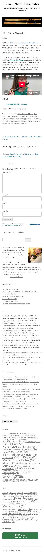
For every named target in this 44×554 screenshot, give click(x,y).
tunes (26, 518)
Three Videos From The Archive (11, 301)
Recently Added (26, 468)
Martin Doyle (25, 457)
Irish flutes (8, 252)
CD (22, 435)
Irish (5, 452)
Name (5, 195)
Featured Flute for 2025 (9, 299)
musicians (6, 512)
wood (16, 520)
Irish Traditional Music (14, 116)
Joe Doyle (5, 504)
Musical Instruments (28, 463)
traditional (10, 517)
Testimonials (11, 472)
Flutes (30, 447)
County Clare (11, 439)
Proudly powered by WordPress (11, 550)
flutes (32, 498)
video (31, 518)
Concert (22, 494)
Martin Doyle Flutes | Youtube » (17, 104)
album (20, 493)
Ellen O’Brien (6, 121)
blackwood (28, 493)
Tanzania (6, 515)
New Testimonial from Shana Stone (19, 391)
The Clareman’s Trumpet (19, 409)
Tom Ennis (10, 123)
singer (28, 514)
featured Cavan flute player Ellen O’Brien (24, 43)
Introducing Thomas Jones (10, 289)
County (38, 119)
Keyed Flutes (25, 116)
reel (30, 121)
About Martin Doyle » (16, 277)
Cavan (29, 119)
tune (21, 518)
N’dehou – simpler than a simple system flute (16, 304)
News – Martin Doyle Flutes (22, 4)
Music (8, 463)
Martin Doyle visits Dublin (32, 136)
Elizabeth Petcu (8, 499)
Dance (31, 114)
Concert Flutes (9, 437)
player (27, 121)
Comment (6, 173)
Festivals (31, 441)
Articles (6, 435)
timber (26, 516)
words (35, 520)
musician (36, 510)
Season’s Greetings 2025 (9, 294)
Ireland (30, 449)
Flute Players (13, 446)
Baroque (15, 436)
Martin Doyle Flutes (18, 460)
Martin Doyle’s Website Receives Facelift (20, 396)
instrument (7, 502)
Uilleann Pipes (25, 473)
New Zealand (23, 512)
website (7, 520)
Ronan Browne (7, 470)
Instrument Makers (13, 449)
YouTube (8, 521)
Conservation (30, 437)
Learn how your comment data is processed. (21, 224)
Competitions (30, 435)
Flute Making (12, 444)
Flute (16, 121)
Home (4, 232)
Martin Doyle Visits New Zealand (18, 379)
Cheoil (34, 119)
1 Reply (4, 38)
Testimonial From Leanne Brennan (12, 296)
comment (12, 494)
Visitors (26, 477)
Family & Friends (14, 441)
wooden (26, 519)
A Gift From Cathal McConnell (17, 401)
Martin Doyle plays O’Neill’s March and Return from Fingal (19, 291)
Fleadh (13, 121)
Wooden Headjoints (10, 482)
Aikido (31, 434)
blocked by (23, 536)
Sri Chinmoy (26, 470)
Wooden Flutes (27, 479)
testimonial (16, 515)
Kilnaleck (21, 121)
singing (35, 514)
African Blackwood (23, 114)
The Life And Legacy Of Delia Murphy (23, 406)
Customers (23, 439)
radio (4, 514)
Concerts (20, 437)
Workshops (22, 482)
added (5, 493)
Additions (6, 434)
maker (21, 503)
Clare (5, 494)
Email (4, 203)
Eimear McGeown (29, 496)
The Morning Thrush (17, 60)
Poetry (26, 466)
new (14, 512)
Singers (16, 470)
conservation (32, 494)
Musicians (10, 119)
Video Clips (16, 119)
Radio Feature (9, 468)
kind (12, 504)
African (12, 493)
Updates (8, 474)
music (25, 509)
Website (5, 211)
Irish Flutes (18, 452)
